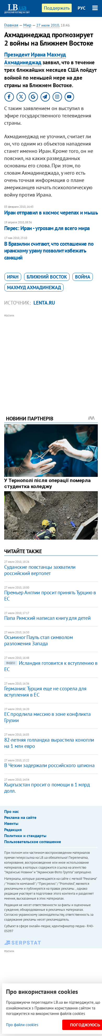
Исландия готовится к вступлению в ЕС (51, 666)
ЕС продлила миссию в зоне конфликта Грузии (47, 717)
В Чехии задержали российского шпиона (49, 765)
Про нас (11, 811)
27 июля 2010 (47, 25)
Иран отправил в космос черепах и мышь (51, 212)
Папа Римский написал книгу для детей (47, 618)
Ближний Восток (47, 277)
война (82, 277)
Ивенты (11, 823)
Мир (27, 25)
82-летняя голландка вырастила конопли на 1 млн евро (49, 742)
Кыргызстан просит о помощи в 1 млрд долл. (47, 787)
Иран (13, 277)
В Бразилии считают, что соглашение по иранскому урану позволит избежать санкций (49, 250)
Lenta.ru (44, 303)
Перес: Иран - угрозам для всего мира (47, 228)
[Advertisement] (51, 358)
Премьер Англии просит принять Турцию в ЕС (50, 595)
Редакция (13, 829)
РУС (82, 8)
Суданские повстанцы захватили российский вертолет (40, 570)
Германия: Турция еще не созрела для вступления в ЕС (45, 691)
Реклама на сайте (20, 817)
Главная (11, 25)
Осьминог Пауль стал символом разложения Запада (38, 640)
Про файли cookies (22, 1024)
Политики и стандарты (25, 835)
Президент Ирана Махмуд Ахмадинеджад (35, 58)
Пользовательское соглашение (32, 841)
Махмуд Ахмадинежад (34, 287)
